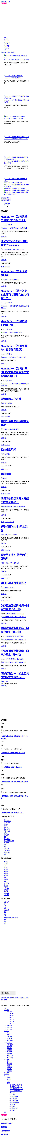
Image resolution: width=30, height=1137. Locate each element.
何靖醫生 (9, 225)
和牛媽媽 (6, 835)
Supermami (7, 203)
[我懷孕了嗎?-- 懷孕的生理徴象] (10, 563)
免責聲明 (16, 997)
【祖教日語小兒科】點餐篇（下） (12, 813)
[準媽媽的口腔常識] (6, 403)
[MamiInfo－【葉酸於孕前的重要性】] (15, 116)
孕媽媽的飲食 (14, 1096)
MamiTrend (7, 42)
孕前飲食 (12, 1094)
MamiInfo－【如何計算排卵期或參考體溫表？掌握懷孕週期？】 (15, 372)
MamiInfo (6, 48)
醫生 (8, 1034)
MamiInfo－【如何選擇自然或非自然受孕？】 (16, 59)
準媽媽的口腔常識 (11, 398)
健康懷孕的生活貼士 (16, 1087)
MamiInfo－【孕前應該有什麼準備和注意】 (16, 139)
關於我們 (3, 997)
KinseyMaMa (7, 821)
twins (5, 825)
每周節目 (9, 1011)
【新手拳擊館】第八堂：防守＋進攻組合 (14, 781)
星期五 (12, 1021)
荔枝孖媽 (6, 848)
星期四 (12, 1019)
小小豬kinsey (7, 839)
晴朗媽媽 (6, 843)
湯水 (5, 844)
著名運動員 (10, 1040)
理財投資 (9, 1071)
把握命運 (9, 1067)
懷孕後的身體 (14, 1100)
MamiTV (6, 39)
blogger (6, 824)
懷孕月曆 (12, 1110)
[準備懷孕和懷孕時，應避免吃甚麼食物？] (13, 506)
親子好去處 (7, 852)
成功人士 (9, 1038)
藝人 (8, 1032)
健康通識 (9, 1065)
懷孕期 (12, 522)
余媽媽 (6, 827)
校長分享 (9, 1029)
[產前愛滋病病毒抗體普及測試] (10, 429)
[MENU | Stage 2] (5, 199)
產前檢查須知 (8, 449)
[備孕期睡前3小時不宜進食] (9, 534)
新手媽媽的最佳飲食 (16, 1091)
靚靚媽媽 (9, 1053)
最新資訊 (9, 1048)
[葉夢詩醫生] (4, 681)
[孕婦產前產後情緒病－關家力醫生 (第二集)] (13, 639)
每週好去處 (10, 1044)
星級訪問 (9, 1025)
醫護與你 (9, 1052)
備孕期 (2, 266)
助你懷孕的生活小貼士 (16, 1089)
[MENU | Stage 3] (5, 200)
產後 (8, 1081)
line (5, 49)
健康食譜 (9, 1063)
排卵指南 (12, 1093)
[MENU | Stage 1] (5, 197)
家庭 (5, 837)
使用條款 (9, 997)
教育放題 (9, 1069)
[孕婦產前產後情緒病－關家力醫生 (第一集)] (13, 662)
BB (5, 819)
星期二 (12, 1015)
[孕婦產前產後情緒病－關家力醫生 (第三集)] (13, 617)
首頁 (5, 37)
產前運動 (6, 474)
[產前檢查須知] (5, 454)
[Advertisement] (15, 20)
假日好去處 (7, 831)
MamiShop (6, 46)
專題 (8, 1083)
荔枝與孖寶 (7, 850)
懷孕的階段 (13, 1098)
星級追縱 (9, 1046)
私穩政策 (22, 997)
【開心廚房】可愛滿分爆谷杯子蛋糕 (13, 753)
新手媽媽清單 (14, 1108)
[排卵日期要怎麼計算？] (8, 587)
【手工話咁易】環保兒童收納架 (11, 767)
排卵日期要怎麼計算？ (13, 583)
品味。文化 (10, 1055)
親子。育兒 (10, 1057)
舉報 (5, 999)
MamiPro (6, 41)
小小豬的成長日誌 (9, 841)
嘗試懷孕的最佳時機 (16, 1085)
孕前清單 (12, 1106)
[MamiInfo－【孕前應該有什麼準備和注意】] (16, 137)
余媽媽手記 (7, 829)
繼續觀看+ (3, 236)
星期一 (12, 1013)
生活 (5, 846)
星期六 (12, 1023)
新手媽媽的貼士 (14, 1102)
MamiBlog (6, 45)
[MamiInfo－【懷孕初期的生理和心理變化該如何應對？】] (16, 98)
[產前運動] (4, 478)
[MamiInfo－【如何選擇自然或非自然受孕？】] (16, 57)
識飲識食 (9, 1050)
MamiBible (7, 43)
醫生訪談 (9, 1027)
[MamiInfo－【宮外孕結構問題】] (13, 76)
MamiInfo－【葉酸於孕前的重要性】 (14, 118)
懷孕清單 (12, 1104)
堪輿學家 (9, 1036)
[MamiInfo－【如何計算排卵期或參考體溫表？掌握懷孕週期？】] (16, 159)
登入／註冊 (4, 3)
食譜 (5, 854)
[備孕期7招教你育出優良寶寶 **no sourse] (12, 249)
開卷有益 (9, 1061)
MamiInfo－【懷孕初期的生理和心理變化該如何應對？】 (15, 294)
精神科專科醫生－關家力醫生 (15, 613)
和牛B (5, 833)
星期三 (12, 1017)
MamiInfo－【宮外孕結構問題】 (13, 78)
